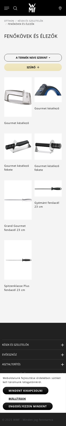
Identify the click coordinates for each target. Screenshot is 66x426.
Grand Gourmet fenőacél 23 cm (15, 228)
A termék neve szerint (32, 57)
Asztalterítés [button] (11, 364)
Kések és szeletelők (30, 20)
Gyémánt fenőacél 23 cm (46, 205)
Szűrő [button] (31, 67)
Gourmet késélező (16, 123)
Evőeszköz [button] (9, 354)
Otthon (9, 20)
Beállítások (17, 398)
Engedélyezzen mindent (28, 406)
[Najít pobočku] (60, 8)
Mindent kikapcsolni (26, 390)
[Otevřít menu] (6, 8)
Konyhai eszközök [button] (14, 374)
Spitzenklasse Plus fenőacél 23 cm (16, 288)
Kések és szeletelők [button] (15, 344)
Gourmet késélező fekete (16, 168)
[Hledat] (15, 8)
